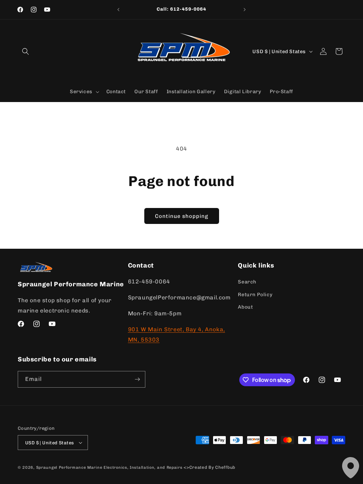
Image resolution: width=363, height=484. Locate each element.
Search (247, 282)
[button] (25, 51)
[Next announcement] (244, 9)
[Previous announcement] (118, 9)
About (245, 307)
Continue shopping (181, 216)
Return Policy (255, 295)
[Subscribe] (137, 379)
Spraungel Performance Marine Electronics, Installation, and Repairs (109, 467)
